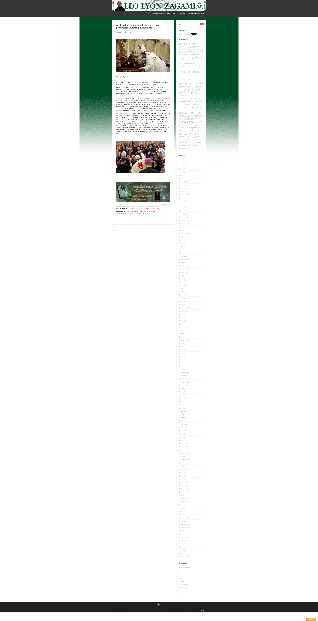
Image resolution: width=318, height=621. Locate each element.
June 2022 (183, 317)
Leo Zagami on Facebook (178, 13)
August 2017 (184, 501)
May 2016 (183, 547)
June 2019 (183, 430)
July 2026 (183, 162)
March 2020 (184, 401)
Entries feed (182, 581)
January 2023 (184, 295)
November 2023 (185, 262)
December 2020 (185, 372)
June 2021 (183, 353)
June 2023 (183, 279)
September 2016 (185, 534)
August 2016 (184, 537)
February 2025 (184, 217)
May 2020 (183, 395)
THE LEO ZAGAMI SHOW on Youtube (161, 13)
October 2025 (184, 191)
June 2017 (183, 508)
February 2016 (184, 556)
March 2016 (184, 553)
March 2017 (184, 514)
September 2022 (185, 308)
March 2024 (184, 249)
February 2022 (184, 330)
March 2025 (184, 214)
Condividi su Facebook (185, 34)
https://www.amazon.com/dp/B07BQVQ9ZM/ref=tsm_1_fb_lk (145, 209)
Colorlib (198, 609)
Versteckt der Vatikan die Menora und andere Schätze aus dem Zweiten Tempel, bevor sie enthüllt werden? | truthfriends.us (190, 142)
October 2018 (184, 456)
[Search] (202, 24)
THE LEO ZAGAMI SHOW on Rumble (196, 13)
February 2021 (184, 366)
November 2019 (185, 414)
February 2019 (184, 443)
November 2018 (185, 453)
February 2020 (184, 405)
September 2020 (185, 382)
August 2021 (184, 346)
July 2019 (183, 427)
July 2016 (183, 540)
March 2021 (184, 363)
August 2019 (184, 424)
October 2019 (184, 417)
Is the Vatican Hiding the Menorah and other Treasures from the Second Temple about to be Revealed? (190, 147)
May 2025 (183, 207)
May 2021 (183, 356)
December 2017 (185, 489)
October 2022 (184, 304)
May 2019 (183, 434)
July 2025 (183, 201)
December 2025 (185, 185)
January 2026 (184, 182)
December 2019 (185, 411)
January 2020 (184, 408)
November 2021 (185, 340)
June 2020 (183, 392)
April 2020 (183, 398)
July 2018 (183, 466)
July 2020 (183, 388)
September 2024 (185, 233)
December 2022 (185, 298)
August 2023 (184, 272)
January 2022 (184, 333)
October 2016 (184, 531)
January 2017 (184, 521)
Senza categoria (185, 567)
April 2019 (183, 437)
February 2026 (184, 178)
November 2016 (185, 527)
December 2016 (185, 524)
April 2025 (183, 211)
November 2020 (185, 375)
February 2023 (184, 291)
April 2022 (183, 324)
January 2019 (184, 447)
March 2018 (184, 479)
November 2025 (185, 188)
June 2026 (183, 165)
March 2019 (184, 440)
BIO (148, 13)
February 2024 (184, 253)
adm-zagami (128, 32)
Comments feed (183, 584)
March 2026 (184, 175)
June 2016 (183, 543)
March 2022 (184, 327)
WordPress (203, 610)
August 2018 (184, 463)
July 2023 (183, 275)
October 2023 (184, 266)
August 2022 (184, 311)
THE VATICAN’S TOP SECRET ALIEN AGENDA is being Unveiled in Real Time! (191, 58)
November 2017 (185, 492)
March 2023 (184, 288)
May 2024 (183, 246)
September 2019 (185, 421)
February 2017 (184, 518)
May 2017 (183, 511)
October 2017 (184, 495)
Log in (180, 578)
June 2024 (183, 243)
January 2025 (184, 220)
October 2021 (184, 343)
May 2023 (183, 282)
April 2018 (183, 476)
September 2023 (185, 269)
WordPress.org (183, 588)
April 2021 (183, 359)
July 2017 (183, 505)
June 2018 (183, 469)
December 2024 (185, 224)
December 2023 (185, 259)
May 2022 (183, 321)
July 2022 (183, 314)
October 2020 (184, 379)
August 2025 (184, 198)
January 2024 (184, 256)
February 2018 (184, 482)
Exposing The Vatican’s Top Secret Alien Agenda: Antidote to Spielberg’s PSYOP (189, 71)
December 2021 (185, 337)
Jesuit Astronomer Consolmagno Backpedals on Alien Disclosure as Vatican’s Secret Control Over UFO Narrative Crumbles (191, 52)
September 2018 (185, 459)
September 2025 (185, 195)
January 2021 (184, 369)
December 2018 (185, 450)
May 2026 (183, 169)
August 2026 (184, 159)
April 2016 (183, 550)
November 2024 (185, 227)
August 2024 (184, 237)
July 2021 (183, 350)
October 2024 (184, 230)
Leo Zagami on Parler (118, 609)
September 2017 (185, 498)
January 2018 (184, 485)
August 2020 (184, 385)
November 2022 (185, 301)
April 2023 (183, 285)
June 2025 (183, 204)
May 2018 (183, 472)
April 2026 (183, 172)
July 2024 (183, 240)
